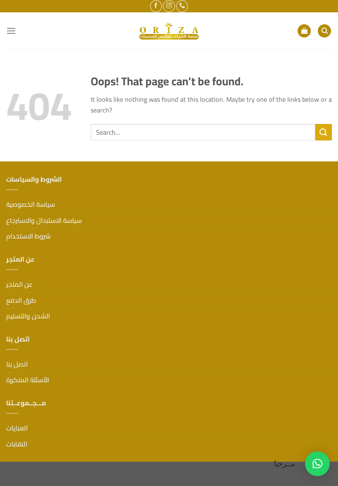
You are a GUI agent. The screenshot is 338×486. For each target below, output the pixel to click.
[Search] (324, 31)
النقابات (16, 444)
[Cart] (304, 31)
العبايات (17, 428)
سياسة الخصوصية (30, 204)
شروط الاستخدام (28, 236)
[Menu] (11, 31)
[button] (317, 463)
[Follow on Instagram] (169, 6)
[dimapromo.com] (169, 31)
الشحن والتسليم (28, 316)
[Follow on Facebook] (156, 6)
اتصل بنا (17, 364)
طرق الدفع (21, 300)
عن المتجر (19, 284)
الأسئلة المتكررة (27, 380)
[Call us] (182, 6)
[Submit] (323, 132)
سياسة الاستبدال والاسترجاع (44, 220)
